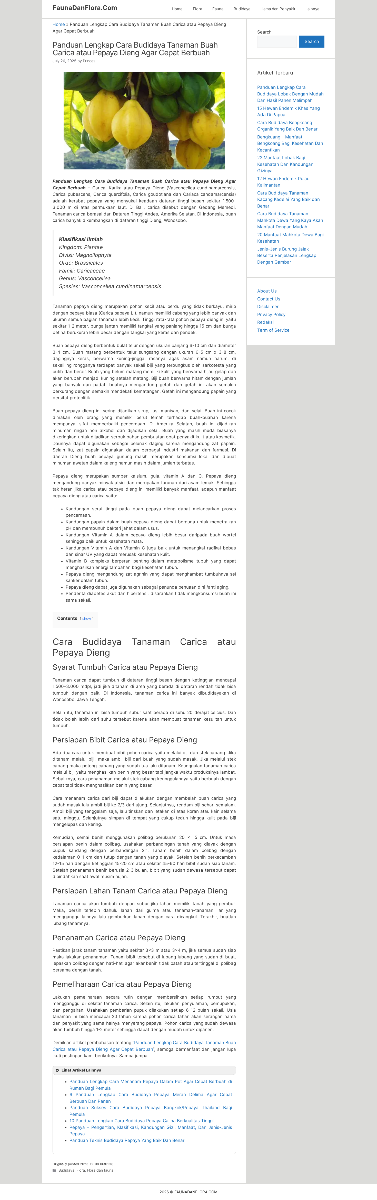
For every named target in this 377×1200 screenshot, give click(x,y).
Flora (197, 8)
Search (264, 32)
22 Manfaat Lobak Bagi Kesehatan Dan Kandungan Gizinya (285, 164)
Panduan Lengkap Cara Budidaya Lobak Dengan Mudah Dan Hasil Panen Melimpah (290, 94)
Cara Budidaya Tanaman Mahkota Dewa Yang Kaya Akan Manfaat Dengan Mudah (290, 220)
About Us (267, 291)
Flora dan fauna (100, 1170)
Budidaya (242, 8)
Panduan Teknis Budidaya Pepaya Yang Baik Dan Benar (127, 1140)
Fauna (217, 8)
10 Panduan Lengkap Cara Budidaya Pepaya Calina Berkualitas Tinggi (142, 1120)
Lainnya (312, 8)
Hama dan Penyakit (278, 8)
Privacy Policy (271, 314)
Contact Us (268, 298)
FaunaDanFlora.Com (85, 8)
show (86, 619)
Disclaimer (268, 306)
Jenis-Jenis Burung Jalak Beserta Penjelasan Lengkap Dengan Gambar (286, 255)
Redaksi (265, 322)
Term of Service (273, 330)
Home (177, 8)
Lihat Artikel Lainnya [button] (81, 1070)
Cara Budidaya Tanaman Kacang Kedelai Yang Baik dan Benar (288, 199)
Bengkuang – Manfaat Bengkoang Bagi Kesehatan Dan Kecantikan (290, 143)
